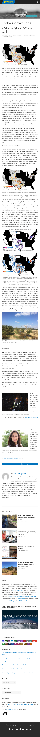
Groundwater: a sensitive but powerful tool (14, 665)
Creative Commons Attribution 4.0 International (21, 704)
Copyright (14, 725)
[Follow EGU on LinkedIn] (10, 729)
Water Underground (18, 590)
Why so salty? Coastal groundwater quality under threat (17, 673)
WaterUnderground (6, 35)
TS (31, 643)
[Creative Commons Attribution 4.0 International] (3, 714)
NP (10, 643)
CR (12, 641)
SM (18, 643)
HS (3, 643)
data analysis (5, 464)
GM (30, 641)
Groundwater (27, 35)
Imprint (22, 725)
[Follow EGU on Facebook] (20, 729)
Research (33, 35)
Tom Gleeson (21, 598)
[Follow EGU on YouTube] (17, 729)
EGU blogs (11, 601)
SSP (22, 643)
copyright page (10, 709)
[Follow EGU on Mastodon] (23, 729)
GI (27, 641)
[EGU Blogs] (9, 3)
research (32, 464)
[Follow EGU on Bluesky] (27, 729)
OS (12, 643)
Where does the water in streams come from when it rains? (26, 517)
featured (11, 464)
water (36, 464)
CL (9, 641)
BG (6, 641)
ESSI (19, 641)
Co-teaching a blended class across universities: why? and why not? (27, 533)
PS (15, 643)
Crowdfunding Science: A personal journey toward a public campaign (26, 564)
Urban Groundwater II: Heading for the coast (14, 669)
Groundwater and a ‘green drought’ (26, 547)
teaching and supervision (29, 596)
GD (24, 641)
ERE (15, 641)
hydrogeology (25, 464)
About (7, 725)
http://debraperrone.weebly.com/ (13, 458)
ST (28, 643)
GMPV (34, 641)
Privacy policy (30, 725)
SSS (25, 643)
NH (6, 643)
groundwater (18, 464)
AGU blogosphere (24, 601)
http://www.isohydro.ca (31, 417)
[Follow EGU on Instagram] (13, 729)
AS (3, 641)
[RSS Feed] (30, 729)
